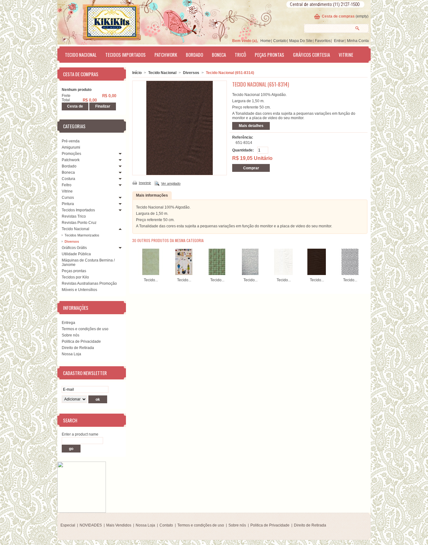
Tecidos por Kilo (75, 277)
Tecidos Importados (125, 54)
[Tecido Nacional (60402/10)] (283, 274)
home (265, 41)
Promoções (71, 153)
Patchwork (165, 54)
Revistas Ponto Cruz (79, 222)
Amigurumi (71, 147)
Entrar (339, 41)
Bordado (194, 54)
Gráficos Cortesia (311, 54)
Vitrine (346, 54)
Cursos (68, 197)
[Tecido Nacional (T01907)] (250, 274)
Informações (75, 307)
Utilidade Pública (76, 254)
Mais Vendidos (118, 525)
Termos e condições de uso (85, 329)
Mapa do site (300, 41)
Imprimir (145, 183)
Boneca (219, 54)
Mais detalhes (251, 126)
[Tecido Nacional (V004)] (151, 274)
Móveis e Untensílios (79, 290)
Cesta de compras (338, 16)
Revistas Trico (74, 216)
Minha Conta (358, 41)
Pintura (68, 204)
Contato (280, 41)
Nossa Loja (71, 354)
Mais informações (152, 195)
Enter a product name (80, 434)
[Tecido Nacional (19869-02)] (184, 274)
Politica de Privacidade (81, 341)
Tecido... (151, 280)
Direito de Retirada (78, 348)
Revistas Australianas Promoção (89, 283)
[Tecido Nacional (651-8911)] (317, 274)
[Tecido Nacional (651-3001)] (350, 274)
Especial (67, 525)
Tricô (240, 54)
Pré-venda (71, 141)
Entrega (68, 322)
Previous (133, 261)
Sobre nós (70, 335)
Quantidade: (243, 150)
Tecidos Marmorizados (82, 235)
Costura (68, 179)
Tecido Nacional (81, 54)
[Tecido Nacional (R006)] (217, 274)
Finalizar (102, 106)
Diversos (72, 241)
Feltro (66, 185)
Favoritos (323, 41)
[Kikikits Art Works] (103, 21)
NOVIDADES (91, 525)
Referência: (242, 137)
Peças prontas (269, 54)
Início (137, 73)
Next (362, 261)
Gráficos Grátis (74, 248)
